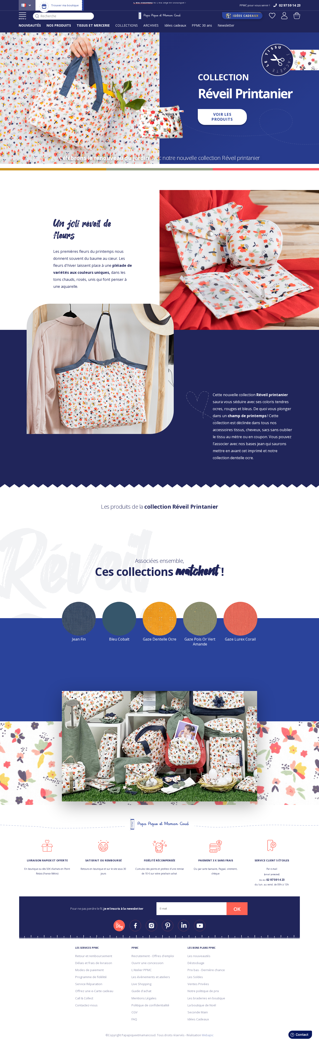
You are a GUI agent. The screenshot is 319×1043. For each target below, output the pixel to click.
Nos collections (45, 36)
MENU (22, 18)
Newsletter (226, 25)
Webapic (207, 1035)
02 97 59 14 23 (275, 879)
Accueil (25, 36)
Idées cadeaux (175, 25)
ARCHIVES (151, 25)
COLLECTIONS (126, 25)
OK (237, 909)
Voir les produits (222, 117)
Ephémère (67, 36)
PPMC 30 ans (202, 25)
